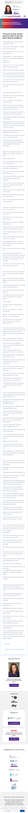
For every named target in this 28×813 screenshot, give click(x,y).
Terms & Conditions (19, 797)
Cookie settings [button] (15, 810)
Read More (8, 810)
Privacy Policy (7, 797)
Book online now (14, 723)
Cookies (12, 797)
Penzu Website (14, 739)
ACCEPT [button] (22, 810)
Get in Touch (14, 685)
